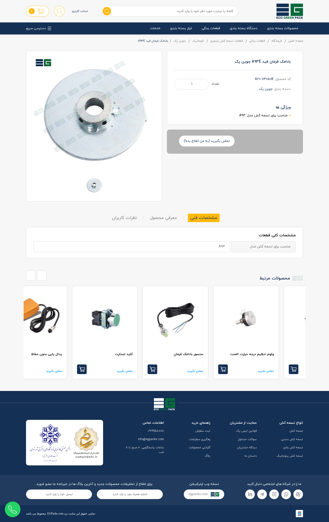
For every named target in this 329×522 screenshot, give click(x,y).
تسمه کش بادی (293, 447)
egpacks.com (199, 494)
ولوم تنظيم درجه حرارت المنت (276, 354)
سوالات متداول (247, 439)
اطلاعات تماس (153, 423)
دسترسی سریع (36, 28)
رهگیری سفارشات (199, 439)
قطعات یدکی (211, 28)
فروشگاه (276, 41)
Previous (31, 275)
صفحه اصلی (295, 41)
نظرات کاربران (124, 218)
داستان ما (250, 456)
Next (41, 275)
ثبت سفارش (202, 431)
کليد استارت (148, 354)
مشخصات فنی (203, 218)
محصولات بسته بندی (282, 28)
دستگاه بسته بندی (243, 28)
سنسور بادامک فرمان (212, 354)
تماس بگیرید (290, 371)
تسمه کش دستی (292, 439)
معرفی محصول (163, 218)
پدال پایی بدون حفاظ (70, 354)
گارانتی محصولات (199, 447)
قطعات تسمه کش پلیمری (226, 41)
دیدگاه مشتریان (247, 447)
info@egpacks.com (151, 439)
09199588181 (156, 431)
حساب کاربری (80, 11)
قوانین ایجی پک (246, 431)
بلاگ (207, 456)
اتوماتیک (198, 41)
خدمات (155, 28)
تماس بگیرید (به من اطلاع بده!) (207, 141)
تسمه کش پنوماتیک (289, 456)
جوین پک (180, 41)
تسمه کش (296, 431)
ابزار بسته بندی (181, 28)
